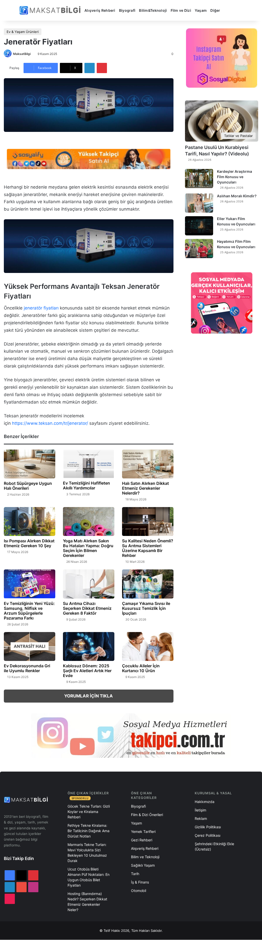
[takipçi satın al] (88, 158)
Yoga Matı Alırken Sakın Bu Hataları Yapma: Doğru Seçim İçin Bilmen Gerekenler (88, 548)
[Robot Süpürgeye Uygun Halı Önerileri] (29, 464)
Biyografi (127, 10)
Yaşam (201, 10)
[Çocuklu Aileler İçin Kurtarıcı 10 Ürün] (147, 646)
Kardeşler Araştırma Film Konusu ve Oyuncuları (234, 176)
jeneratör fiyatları (41, 308)
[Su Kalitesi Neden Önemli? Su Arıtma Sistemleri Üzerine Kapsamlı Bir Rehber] (147, 521)
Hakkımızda (204, 801)
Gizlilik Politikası (208, 827)
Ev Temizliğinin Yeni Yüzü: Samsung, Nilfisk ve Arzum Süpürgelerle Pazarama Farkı (29, 611)
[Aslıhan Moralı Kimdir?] (199, 203)
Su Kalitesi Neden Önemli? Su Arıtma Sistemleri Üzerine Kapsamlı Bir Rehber (147, 548)
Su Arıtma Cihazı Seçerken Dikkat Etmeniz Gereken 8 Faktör (87, 608)
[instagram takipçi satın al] (131, 735)
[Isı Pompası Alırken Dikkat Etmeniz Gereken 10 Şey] (29, 521)
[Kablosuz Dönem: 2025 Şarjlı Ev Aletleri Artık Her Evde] (88, 646)
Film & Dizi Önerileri (147, 814)
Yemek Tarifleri (143, 831)
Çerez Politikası (207, 835)
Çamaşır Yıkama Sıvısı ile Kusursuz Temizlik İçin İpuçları (146, 608)
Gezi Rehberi (141, 840)
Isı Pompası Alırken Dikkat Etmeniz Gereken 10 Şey (29, 543)
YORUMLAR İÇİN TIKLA (88, 695)
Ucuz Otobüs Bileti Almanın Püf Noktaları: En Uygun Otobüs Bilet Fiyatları (89, 877)
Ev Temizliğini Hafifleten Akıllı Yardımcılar (86, 485)
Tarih (135, 874)
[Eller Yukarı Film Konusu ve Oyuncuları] (199, 225)
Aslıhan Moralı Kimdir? (237, 196)
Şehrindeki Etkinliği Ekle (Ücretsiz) (214, 846)
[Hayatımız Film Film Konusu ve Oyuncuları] (199, 248)
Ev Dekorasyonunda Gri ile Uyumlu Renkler (27, 668)
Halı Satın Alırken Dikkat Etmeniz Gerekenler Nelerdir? (145, 488)
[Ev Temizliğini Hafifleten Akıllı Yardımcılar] (88, 464)
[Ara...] (227, 10)
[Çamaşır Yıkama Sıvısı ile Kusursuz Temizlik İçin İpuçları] (147, 583)
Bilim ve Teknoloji (145, 857)
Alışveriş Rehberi (99, 10)
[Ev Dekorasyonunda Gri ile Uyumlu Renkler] (29, 646)
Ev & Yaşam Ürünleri (23, 32)
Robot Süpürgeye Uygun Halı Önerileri (28, 486)
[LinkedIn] (89, 68)
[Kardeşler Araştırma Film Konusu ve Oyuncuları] (199, 178)
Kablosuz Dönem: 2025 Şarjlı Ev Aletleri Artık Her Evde (87, 670)
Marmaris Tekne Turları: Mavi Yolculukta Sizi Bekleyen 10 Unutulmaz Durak (87, 852)
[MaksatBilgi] (51, 10)
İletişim (200, 810)
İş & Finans (140, 882)
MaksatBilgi (22, 54)
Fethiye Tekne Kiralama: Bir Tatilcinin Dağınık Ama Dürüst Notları (89, 830)
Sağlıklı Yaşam (143, 865)
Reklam (201, 818)
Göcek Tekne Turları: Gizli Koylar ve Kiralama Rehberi (89, 811)
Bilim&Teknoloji (153, 10)
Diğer (215, 10)
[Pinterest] (102, 68)
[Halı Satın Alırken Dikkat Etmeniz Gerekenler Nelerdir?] (147, 464)
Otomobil (138, 890)
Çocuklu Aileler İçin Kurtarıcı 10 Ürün (141, 668)
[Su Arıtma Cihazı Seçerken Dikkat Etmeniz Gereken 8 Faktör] (88, 583)
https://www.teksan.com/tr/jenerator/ (50, 423)
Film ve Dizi (181, 10)
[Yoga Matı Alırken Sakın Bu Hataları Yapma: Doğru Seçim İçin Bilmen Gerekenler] (88, 521)
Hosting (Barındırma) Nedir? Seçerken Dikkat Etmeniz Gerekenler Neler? (87, 901)
